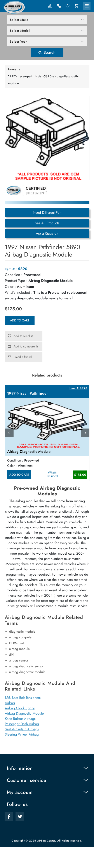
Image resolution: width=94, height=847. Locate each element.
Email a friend (23, 357)
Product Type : (16, 280)
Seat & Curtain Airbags (22, 729)
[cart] (76, 6)
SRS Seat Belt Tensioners (22, 697)
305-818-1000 (59, 6)
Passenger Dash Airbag (22, 723)
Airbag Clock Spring (20, 708)
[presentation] (9, 433)
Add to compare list (26, 346)
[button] (87, 6)
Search (49, 52)
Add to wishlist (23, 336)
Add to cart (19, 320)
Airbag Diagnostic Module (24, 713)
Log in (50, 6)
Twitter (20, 816)
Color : (10, 286)
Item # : (11, 269)
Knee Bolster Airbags (20, 718)
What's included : (18, 292)
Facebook (9, 816)
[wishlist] (68, 6)
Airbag (10, 702)
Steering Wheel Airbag (22, 734)
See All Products (47, 223)
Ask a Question (47, 233)
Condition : (13, 274)
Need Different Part (47, 212)
